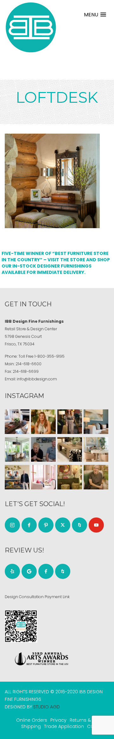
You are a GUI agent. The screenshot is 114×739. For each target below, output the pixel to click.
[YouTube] (96, 525)
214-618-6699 (26, 371)
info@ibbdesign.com (37, 379)
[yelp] (12, 571)
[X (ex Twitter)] (62, 525)
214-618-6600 (28, 364)
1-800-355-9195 (50, 356)
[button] (95, 14)
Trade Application (64, 726)
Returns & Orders (89, 720)
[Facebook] (29, 525)
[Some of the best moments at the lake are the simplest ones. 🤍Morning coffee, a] (17, 449)
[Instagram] (12, 525)
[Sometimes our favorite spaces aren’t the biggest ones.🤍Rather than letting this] (43, 477)
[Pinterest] (46, 525)
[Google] (29, 571)
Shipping (31, 726)
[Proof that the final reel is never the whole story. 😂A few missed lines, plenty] (43, 449)
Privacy (58, 720)
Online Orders (31, 720)
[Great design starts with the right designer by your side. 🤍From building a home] (96, 449)
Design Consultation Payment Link (37, 596)
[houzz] (79, 525)
